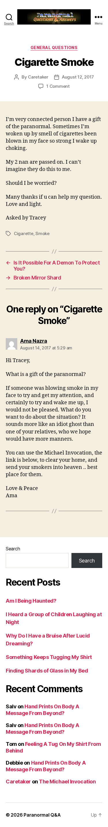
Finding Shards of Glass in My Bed (47, 671)
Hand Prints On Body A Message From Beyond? (42, 709)
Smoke (42, 233)
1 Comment (58, 86)
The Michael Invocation (67, 781)
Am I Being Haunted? (31, 601)
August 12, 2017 (78, 77)
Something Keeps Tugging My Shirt (49, 657)
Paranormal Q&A (42, 815)
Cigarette (23, 233)
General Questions (54, 47)
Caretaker (38, 77)
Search (13, 549)
